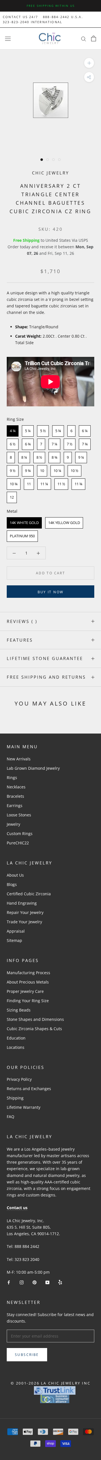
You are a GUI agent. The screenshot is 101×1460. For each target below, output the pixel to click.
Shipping (15, 1098)
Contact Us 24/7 (20, 17)
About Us (15, 875)
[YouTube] (47, 1282)
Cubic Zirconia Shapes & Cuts (34, 1028)
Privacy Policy (19, 1079)
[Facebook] (9, 1282)
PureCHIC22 (18, 843)
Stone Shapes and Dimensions (35, 1019)
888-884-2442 (56, 17)
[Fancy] (60, 1282)
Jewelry (13, 824)
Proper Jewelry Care (25, 991)
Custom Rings (20, 833)
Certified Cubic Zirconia (29, 893)
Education (16, 1038)
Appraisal (16, 931)
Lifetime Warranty (23, 1107)
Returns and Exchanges (29, 1088)
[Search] (83, 38)
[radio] (13, 431)
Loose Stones (19, 815)
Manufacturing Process (28, 972)
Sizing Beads (19, 1010)
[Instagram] (22, 1282)
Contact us (17, 1207)
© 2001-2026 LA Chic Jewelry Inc (51, 1383)
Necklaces (16, 787)
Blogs (12, 884)
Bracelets (15, 796)
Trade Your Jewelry (24, 921)
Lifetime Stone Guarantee (45, 658)
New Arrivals (19, 759)
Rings (12, 777)
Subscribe (27, 1354)
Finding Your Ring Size (28, 1000)
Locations (15, 1047)
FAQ (10, 1116)
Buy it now (51, 592)
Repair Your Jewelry (25, 912)
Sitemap (14, 940)
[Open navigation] (8, 38)
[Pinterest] (34, 1282)
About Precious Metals (28, 982)
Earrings (14, 805)
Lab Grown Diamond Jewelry (33, 768)
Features (20, 640)
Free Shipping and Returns (46, 677)
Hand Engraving (22, 903)
